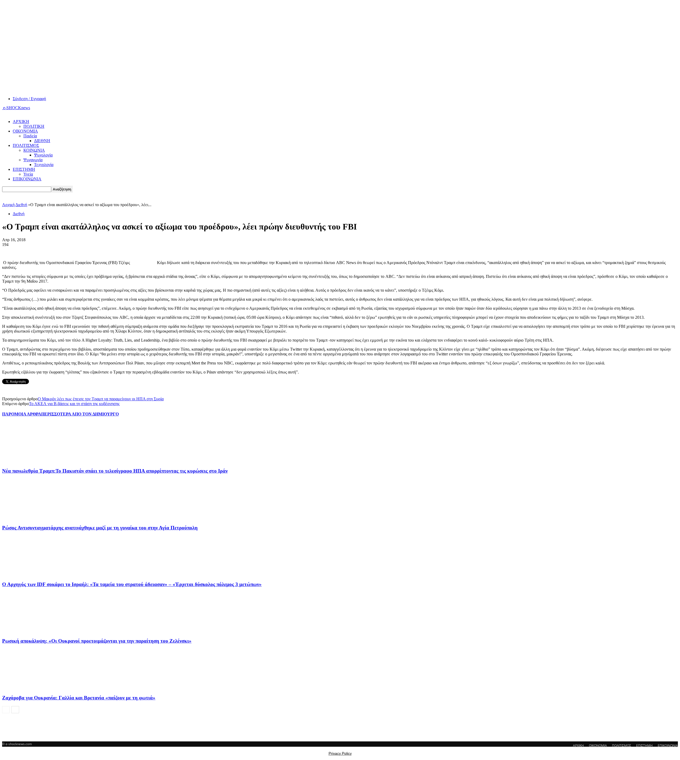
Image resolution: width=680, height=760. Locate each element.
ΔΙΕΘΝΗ (42, 140)
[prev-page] (6, 709)
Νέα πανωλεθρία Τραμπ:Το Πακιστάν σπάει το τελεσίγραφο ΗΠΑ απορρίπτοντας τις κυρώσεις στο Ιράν (115, 471)
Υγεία (28, 174)
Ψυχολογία (43, 155)
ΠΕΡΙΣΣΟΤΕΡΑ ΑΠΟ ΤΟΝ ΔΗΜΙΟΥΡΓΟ (80, 414)
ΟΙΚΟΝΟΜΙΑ (25, 131)
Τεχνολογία (43, 164)
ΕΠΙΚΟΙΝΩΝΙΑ (27, 179)
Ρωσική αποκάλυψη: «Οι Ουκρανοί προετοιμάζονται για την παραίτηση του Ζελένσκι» (97, 641)
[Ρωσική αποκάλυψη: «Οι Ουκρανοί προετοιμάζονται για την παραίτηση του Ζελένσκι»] (31, 631)
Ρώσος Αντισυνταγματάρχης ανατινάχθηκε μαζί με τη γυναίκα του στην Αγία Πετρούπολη (100, 527)
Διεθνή (21, 204)
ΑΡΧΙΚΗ (21, 121)
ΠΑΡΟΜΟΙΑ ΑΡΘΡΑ (21, 414)
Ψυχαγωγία (32, 160)
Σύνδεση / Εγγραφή (29, 98)
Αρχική (8, 204)
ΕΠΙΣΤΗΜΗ (24, 169)
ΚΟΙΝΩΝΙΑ (34, 150)
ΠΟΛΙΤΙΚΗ (33, 126)
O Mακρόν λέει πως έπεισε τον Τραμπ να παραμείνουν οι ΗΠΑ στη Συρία (101, 399)
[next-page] (15, 709)
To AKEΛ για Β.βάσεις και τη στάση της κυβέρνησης (74, 403)
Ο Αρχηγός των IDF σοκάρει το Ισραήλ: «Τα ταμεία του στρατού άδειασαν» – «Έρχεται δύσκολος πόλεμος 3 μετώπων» (132, 584)
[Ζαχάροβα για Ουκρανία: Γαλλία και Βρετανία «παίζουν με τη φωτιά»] (31, 687)
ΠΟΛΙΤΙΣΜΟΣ (26, 145)
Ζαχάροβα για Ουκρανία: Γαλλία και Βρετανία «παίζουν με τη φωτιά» (78, 697)
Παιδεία (30, 136)
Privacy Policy (340, 753)
